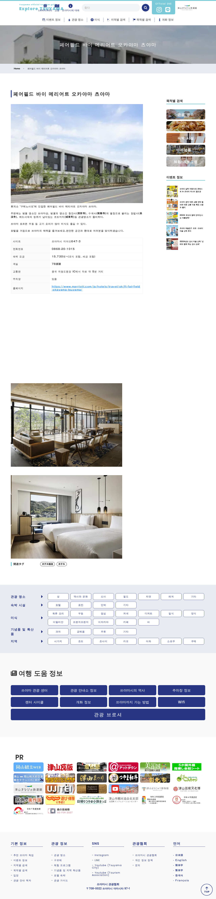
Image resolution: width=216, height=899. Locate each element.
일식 (171, 613)
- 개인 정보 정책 (142, 860)
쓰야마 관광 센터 (34, 690)
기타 (193, 596)
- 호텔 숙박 (58, 875)
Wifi (181, 702)
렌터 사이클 (34, 702)
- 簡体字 (178, 865)
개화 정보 (83, 702)
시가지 (58, 641)
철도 (126, 596)
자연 (148, 596)
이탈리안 (58, 622)
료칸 (81, 605)
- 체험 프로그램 (61, 865)
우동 (81, 613)
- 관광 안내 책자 (21, 880)
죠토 (81, 641)
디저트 (149, 613)
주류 (103, 631)
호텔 (58, 605)
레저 (171, 596)
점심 (103, 613)
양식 (193, 613)
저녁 (126, 613)
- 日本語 (178, 855)
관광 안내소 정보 (83, 690)
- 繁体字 (178, 870)
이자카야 (103, 622)
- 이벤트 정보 (19, 860)
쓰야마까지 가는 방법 (132, 702)
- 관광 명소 (58, 855)
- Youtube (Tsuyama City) (107, 866)
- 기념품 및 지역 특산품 (66, 870)
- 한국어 (178, 875)
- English (180, 860)
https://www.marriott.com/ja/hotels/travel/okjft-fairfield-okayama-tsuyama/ (96, 288)
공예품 (81, 631)
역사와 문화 (81, 596)
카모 (126, 641)
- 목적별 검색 (19, 870)
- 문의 (136, 865)
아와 (148, 641)
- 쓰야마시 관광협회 (144, 855)
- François (181, 880)
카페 (126, 622)
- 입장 (15, 875)
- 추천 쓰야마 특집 (22, 855)
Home (17, 68)
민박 (103, 605)
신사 (103, 596)
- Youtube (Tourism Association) (106, 874)
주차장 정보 (181, 690)
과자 (58, 631)
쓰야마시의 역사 (132, 690)
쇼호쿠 (171, 641)
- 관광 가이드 (59, 880)
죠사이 (103, 641)
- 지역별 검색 (19, 865)
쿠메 (193, 641)
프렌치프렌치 (81, 622)
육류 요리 (58, 613)
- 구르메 (56, 860)
